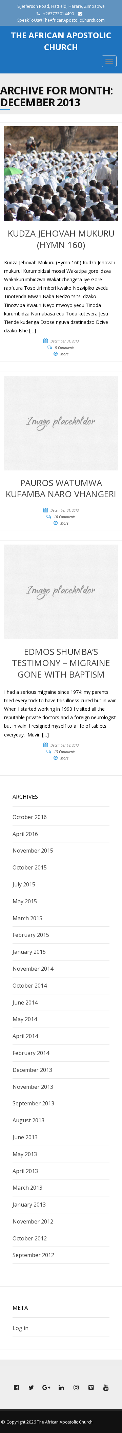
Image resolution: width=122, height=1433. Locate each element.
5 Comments (65, 347)
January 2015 (29, 951)
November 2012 (33, 1221)
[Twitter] (31, 1387)
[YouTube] (106, 1387)
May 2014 (25, 1019)
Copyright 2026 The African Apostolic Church (49, 1422)
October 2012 (30, 1238)
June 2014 (25, 1002)
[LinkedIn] (61, 1387)
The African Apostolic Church (61, 40)
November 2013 (33, 1086)
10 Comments (65, 516)
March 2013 (27, 1187)
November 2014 (33, 968)
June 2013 (25, 1137)
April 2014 (25, 1036)
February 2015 (31, 935)
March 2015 (27, 918)
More (64, 354)
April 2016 (25, 834)
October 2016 (30, 817)
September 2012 (33, 1255)
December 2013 (32, 1070)
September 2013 (33, 1103)
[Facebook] (16, 1387)
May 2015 (25, 901)
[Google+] (46, 1387)
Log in (20, 1328)
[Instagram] (76, 1387)
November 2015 (33, 850)
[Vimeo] (91, 1387)
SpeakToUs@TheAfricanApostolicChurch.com (61, 20)
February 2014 (31, 1053)
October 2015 (30, 867)
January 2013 (29, 1204)
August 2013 (28, 1120)
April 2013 (25, 1171)
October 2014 (30, 985)
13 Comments (65, 751)
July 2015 (24, 884)
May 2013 (25, 1154)
